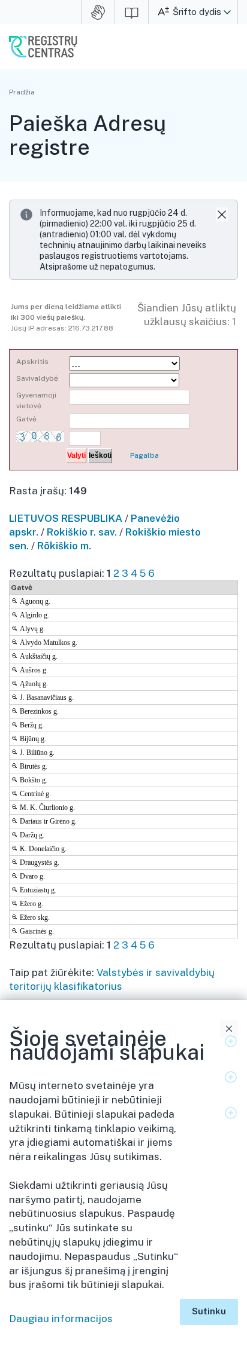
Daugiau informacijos (61, 1319)
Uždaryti (229, 1029)
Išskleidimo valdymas (231, 1041)
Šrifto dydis (197, 12)
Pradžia (22, 92)
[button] (227, 12)
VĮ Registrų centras (43, 46)
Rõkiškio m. (64, 546)
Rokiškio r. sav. (82, 532)
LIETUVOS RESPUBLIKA (65, 518)
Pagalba (144, 455)
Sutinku (209, 1311)
